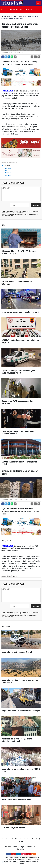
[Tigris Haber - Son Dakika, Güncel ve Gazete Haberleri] (12, 3)
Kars (20, 16)
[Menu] (38, 3)
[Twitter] (5, 56)
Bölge (14, 16)
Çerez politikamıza (33, 861)
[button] (32, 56)
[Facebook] (2, 56)
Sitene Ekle (20, 849)
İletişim (22, 847)
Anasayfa (7, 16)
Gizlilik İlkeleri (31, 847)
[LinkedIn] (9, 56)
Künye (15, 847)
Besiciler (8, 173)
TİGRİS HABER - (7, 91)
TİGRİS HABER (7, 546)
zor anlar (8, 175)
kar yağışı (8, 168)
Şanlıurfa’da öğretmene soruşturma (20, 9)
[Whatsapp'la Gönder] (12, 56)
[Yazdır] (15, 56)
